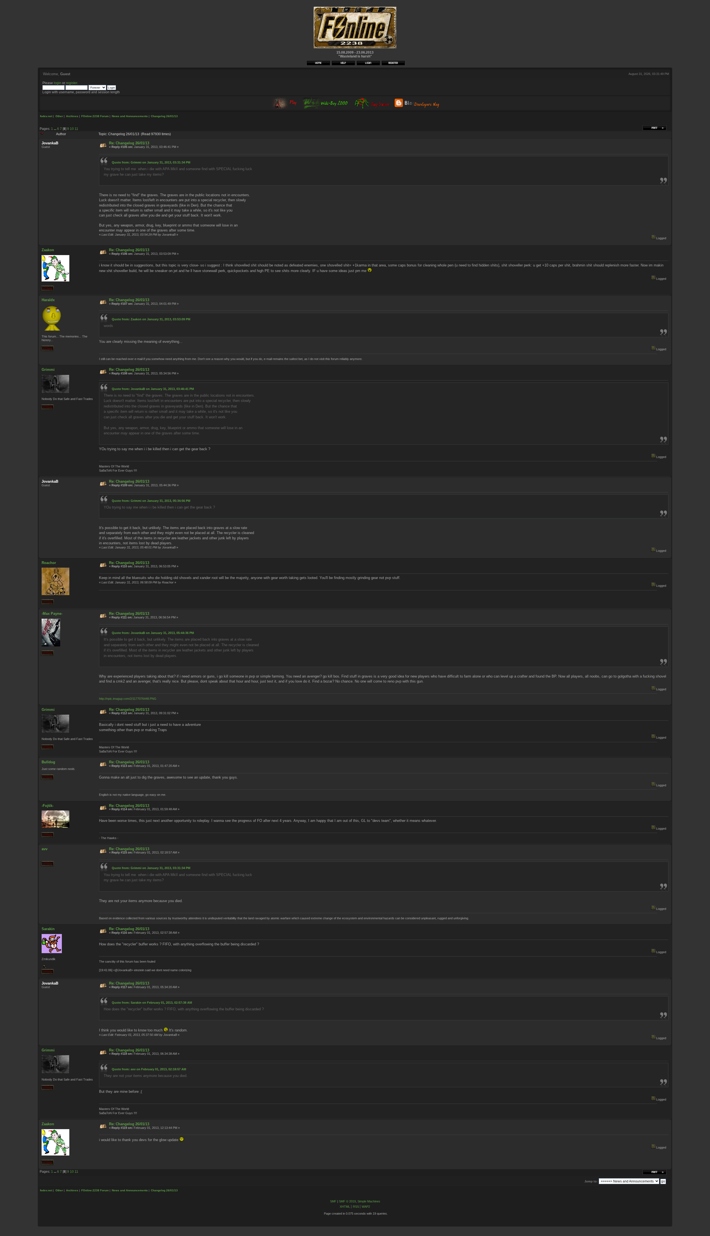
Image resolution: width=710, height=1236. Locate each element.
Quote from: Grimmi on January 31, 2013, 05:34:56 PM (151, 500)
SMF (333, 1201)
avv (44, 849)
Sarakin (48, 929)
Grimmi (48, 369)
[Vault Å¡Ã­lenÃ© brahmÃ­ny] (44, 967)
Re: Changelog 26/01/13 (129, 143)
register (71, 83)
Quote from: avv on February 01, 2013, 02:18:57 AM (149, 1069)
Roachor (49, 563)
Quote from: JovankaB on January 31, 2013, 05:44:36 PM (153, 633)
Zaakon (48, 250)
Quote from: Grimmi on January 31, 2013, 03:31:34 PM (151, 162)
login (57, 83)
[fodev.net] (355, 48)
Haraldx (48, 300)
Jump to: (591, 1181)
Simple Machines (368, 1201)
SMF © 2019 (347, 1201)
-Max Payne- (52, 613)
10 (72, 128)
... (55, 128)
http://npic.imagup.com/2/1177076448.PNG (127, 698)
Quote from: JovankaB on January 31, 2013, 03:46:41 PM (153, 389)
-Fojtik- (48, 806)
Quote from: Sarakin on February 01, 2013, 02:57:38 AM (152, 1002)
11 (76, 128)
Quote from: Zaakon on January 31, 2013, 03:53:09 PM (151, 319)
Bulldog (48, 762)
